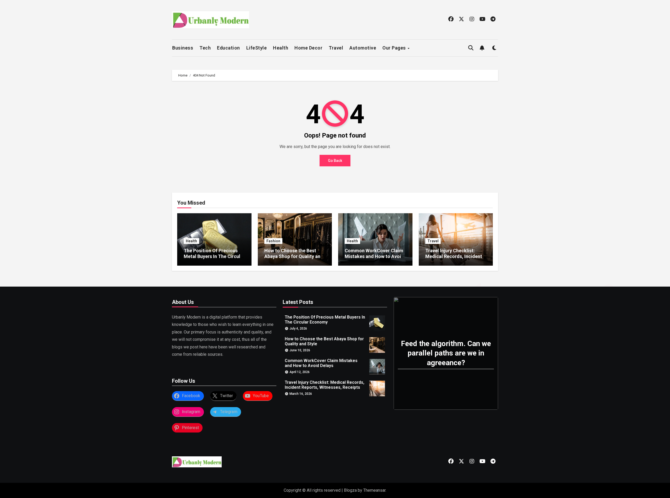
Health (280, 48)
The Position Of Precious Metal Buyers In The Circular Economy (214, 256)
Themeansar (374, 490)
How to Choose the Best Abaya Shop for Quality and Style (293, 256)
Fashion (273, 241)
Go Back (335, 160)
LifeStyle (256, 48)
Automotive (362, 48)
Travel (336, 48)
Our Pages (394, 48)
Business (182, 48)
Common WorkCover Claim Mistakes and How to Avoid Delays (374, 256)
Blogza (350, 490)
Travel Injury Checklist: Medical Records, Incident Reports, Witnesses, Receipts (453, 259)
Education (228, 48)
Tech (205, 48)
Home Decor (308, 48)
